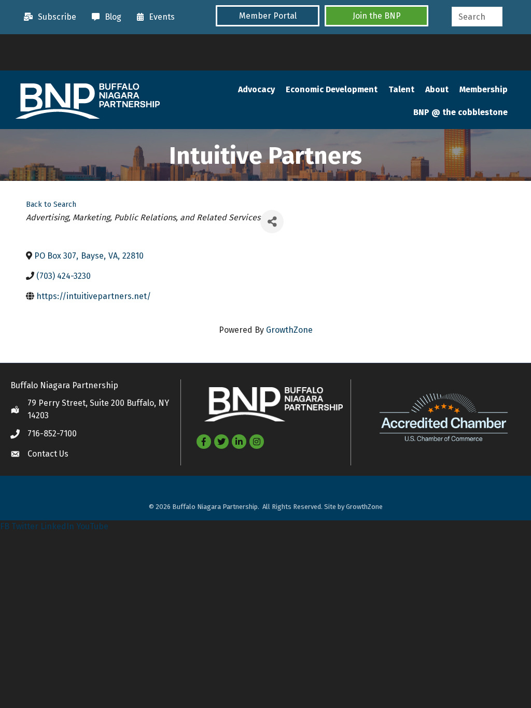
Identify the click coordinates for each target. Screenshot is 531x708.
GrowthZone (289, 330)
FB (4, 526)
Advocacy (256, 89)
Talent (401, 89)
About (437, 89)
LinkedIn (57, 526)
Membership (483, 89)
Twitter (24, 526)
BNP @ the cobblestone (460, 112)
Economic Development (332, 89)
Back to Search (51, 204)
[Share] (272, 221)
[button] (267, 15)
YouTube (92, 526)
